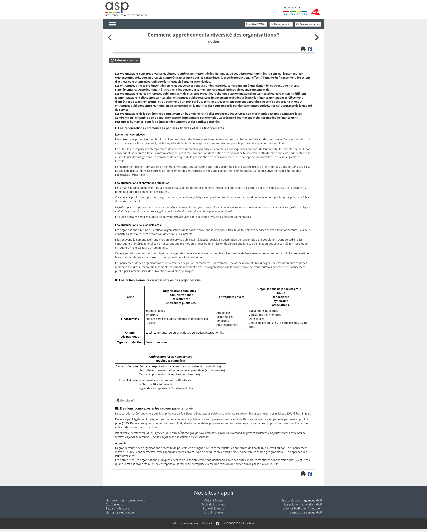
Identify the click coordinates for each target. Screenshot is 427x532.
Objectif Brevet (213, 500)
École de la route (213, 508)
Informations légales (185, 523)
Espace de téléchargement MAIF (302, 500)
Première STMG (255, 24)
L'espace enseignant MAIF (305, 512)
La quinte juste (213, 512)
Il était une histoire (117, 508)
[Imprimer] (304, 49)
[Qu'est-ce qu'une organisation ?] (110, 37)
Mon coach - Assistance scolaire (125, 500)
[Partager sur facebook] (310, 49)
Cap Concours (114, 504)
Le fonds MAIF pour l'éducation (302, 508)
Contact (207, 523)
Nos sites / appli (213, 492)
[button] (124, 60)
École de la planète (213, 504)
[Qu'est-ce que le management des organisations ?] (317, 37)
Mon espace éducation (119, 512)
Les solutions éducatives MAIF (303, 504)
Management (282, 24)
